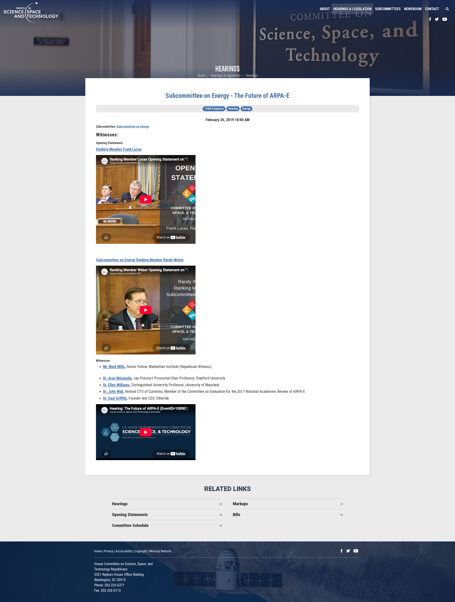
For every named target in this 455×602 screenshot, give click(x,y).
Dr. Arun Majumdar (117, 378)
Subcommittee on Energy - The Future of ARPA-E (227, 95)
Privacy (108, 551)
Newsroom (413, 9)
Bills (236, 514)
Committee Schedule (130, 525)
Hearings (227, 69)
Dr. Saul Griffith (115, 398)
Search (447, 9)
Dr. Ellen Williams (116, 385)
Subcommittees (388, 9)
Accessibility (124, 551)
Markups (240, 503)
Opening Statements (130, 514)
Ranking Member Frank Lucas (119, 149)
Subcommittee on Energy (132, 126)
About (325, 9)
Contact (432, 9)
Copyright (141, 551)
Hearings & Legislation (352, 9)
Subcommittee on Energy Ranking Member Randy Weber (140, 260)
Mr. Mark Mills (114, 366)
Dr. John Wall (113, 391)
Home (201, 75)
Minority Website (160, 551)
